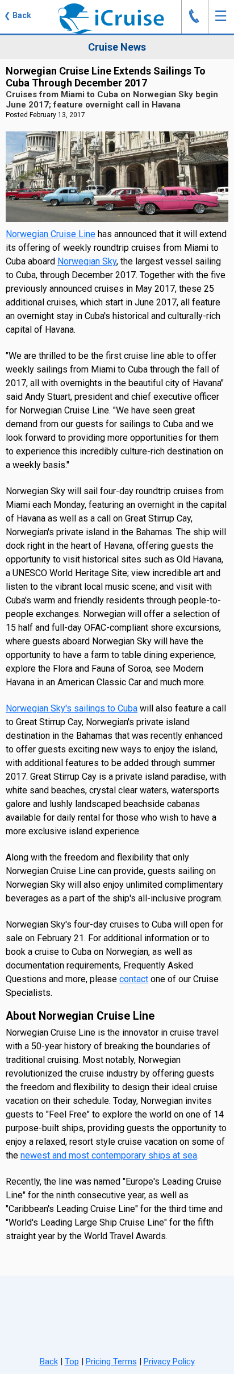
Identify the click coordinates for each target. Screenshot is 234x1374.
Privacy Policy (169, 1361)
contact (133, 979)
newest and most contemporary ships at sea (108, 1155)
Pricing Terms (111, 1361)
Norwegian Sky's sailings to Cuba (71, 708)
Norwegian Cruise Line (50, 234)
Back (49, 1361)
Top (72, 1361)
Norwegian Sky (86, 261)
